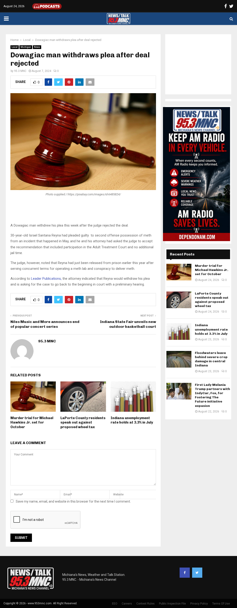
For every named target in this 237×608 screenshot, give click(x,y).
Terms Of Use (221, 603)
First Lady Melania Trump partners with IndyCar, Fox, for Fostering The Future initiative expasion (212, 395)
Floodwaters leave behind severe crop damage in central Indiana (211, 359)
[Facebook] (185, 573)
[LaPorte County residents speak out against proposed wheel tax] (178, 300)
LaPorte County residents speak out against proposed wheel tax (83, 422)
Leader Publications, (46, 278)
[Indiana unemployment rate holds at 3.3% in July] (178, 331)
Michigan (26, 47)
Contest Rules (145, 603)
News (37, 47)
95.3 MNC (20, 71)
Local (15, 47)
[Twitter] (197, 573)
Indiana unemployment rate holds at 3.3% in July (132, 420)
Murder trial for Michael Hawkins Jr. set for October (31, 422)
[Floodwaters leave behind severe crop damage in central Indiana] (178, 359)
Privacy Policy (199, 603)
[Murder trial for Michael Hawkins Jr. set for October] (178, 272)
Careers (127, 603)
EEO (114, 603)
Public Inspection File (172, 603)
